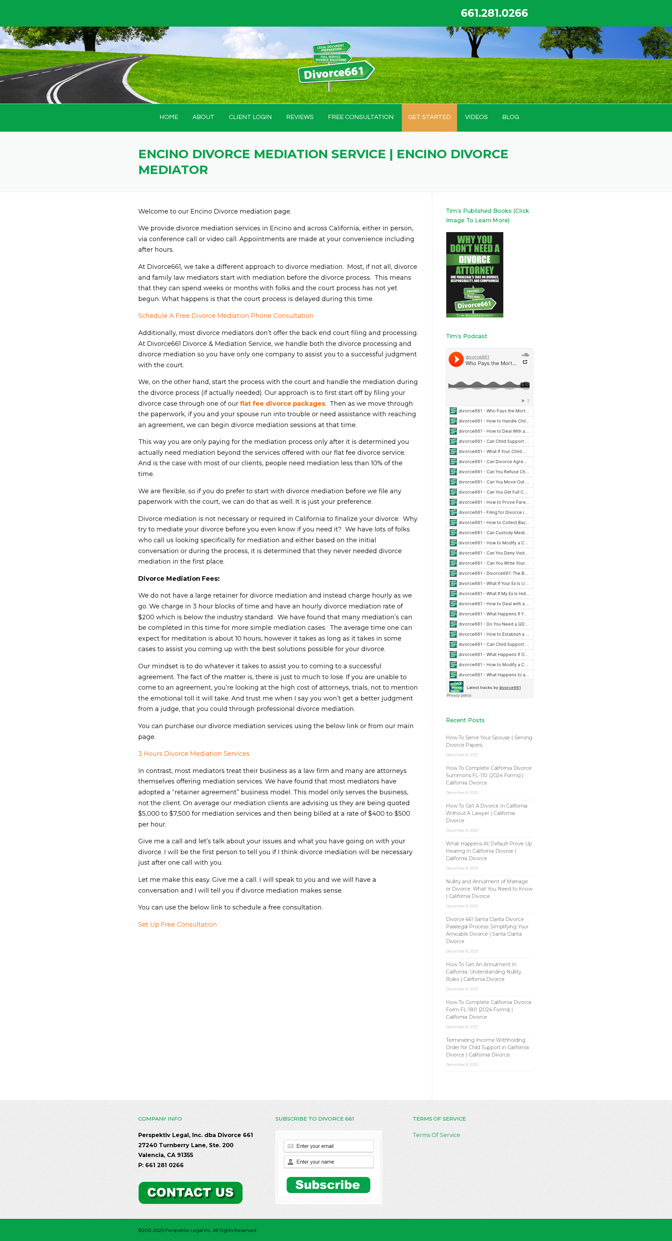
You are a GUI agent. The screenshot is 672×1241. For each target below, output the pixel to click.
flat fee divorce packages (282, 403)
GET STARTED (429, 117)
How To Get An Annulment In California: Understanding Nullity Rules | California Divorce (483, 971)
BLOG (510, 117)
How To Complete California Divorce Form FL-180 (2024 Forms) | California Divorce (489, 1009)
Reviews (300, 117)
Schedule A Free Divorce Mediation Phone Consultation (226, 316)
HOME (169, 117)
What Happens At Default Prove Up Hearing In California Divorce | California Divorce (489, 851)
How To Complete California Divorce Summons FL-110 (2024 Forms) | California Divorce (489, 775)
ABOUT (203, 117)
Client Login (250, 117)
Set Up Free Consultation (177, 924)
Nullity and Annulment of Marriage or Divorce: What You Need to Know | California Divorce (489, 888)
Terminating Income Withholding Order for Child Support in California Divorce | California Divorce (487, 1047)
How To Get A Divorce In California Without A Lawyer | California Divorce (486, 813)
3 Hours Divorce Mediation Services (194, 754)
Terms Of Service (436, 1135)
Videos (476, 117)
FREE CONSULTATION (361, 117)
